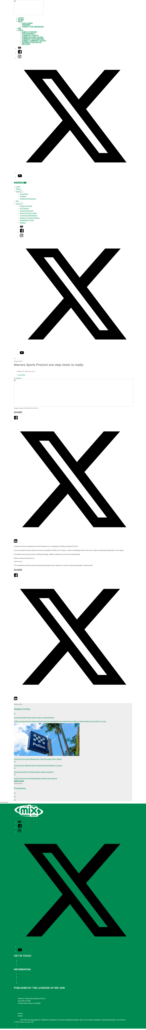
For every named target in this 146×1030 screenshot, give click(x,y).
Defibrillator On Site (32, 42)
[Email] (19, 542)
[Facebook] (20, 53)
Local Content (23, 983)
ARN (19, 1025)
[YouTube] (20, 177)
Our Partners (28, 33)
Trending (26, 25)
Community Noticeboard (33, 39)
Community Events (30, 35)
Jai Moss (18, 378)
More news (19, 781)
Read (20, 21)
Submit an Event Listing (32, 37)
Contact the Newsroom (33, 27)
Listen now (19, 183)
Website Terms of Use (25, 981)
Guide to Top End (29, 32)
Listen (21, 18)
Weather (26, 44)
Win (19, 28)
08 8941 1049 (28, 1016)
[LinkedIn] (15, 542)
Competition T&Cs (24, 976)
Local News (27, 23)
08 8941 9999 (28, 1013)
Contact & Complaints (25, 960)
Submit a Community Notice (34, 41)
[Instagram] (19, 58)
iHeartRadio (21, 1027)
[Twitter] (73, 538)
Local (20, 30)
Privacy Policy (23, 974)
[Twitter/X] (75, 172)
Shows (21, 20)
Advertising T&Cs (24, 978)
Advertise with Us (24, 962)
